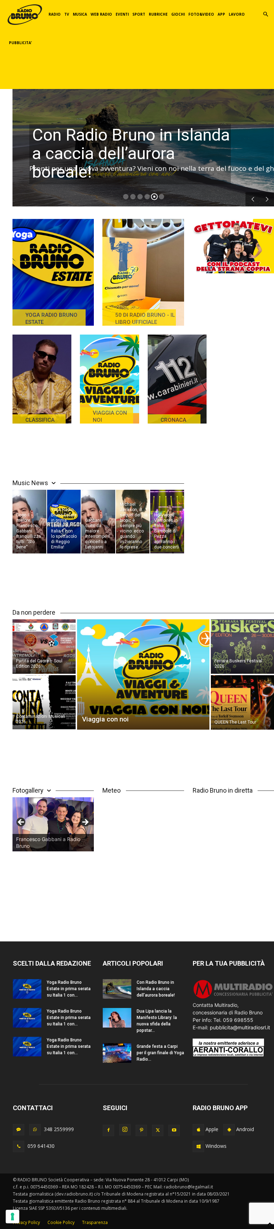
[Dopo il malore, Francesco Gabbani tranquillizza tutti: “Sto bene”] (29, 521)
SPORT (138, 14)
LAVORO (237, 14)
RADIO (55, 14)
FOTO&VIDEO (201, 14)
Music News (30, 483)
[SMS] (18, 1129)
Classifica (40, 420)
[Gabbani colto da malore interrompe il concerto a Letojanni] (98, 521)
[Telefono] (18, 1146)
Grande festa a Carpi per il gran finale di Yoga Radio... (160, 1053)
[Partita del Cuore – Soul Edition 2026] (44, 646)
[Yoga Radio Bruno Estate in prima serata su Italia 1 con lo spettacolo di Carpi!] (27, 989)
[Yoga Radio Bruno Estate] (53, 272)
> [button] (85, 822)
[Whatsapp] (35, 1129)
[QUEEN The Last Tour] (242, 702)
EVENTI (122, 14)
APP (221, 14)
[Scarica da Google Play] (229, 1129)
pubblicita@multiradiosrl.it (240, 1027)
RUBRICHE (158, 14)
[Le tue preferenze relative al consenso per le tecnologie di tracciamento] (12, 1216)
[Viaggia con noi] (109, 379)
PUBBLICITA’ (20, 42)
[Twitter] (157, 1130)
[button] (265, 14)
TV (66, 14)
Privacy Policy (26, 1222)
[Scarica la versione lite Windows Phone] (198, 1146)
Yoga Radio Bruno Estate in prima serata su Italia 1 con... (69, 989)
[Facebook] (108, 1130)
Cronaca (173, 420)
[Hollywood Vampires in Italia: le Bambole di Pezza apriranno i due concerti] (167, 521)
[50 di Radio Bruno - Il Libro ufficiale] (143, 272)
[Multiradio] (233, 997)
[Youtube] (174, 1130)
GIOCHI (178, 14)
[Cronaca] (177, 379)
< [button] (21, 822)
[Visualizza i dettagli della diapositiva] (53, 824)
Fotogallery (28, 790)
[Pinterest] (141, 1130)
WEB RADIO (101, 14)
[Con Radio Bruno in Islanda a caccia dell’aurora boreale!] (117, 989)
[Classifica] (41, 379)
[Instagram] (125, 1129)
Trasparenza (95, 1222)
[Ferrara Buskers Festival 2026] (242, 646)
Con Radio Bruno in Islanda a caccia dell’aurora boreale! (131, 153)
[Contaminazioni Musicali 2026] (44, 702)
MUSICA (80, 14)
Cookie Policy (61, 1222)
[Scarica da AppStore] (198, 1129)
